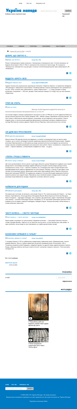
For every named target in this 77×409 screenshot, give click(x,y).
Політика (33, 46)
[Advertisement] (32, 29)
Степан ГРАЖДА (38, 160)
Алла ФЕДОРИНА (39, 217)
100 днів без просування (18, 132)
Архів (20, 3)
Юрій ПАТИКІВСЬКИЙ (40, 82)
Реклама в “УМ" (40, 3)
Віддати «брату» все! (16, 78)
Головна (10, 46)
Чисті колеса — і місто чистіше (22, 213)
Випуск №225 (11, 263)
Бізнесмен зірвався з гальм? (20, 234)
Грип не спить (12, 103)
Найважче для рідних (16, 187)
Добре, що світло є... (16, 56)
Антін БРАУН (37, 238)
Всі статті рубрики (11, 258)
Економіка (46, 46)
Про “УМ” (29, 3)
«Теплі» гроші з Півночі (17, 156)
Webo (46, 401)
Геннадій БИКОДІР (39, 136)
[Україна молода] (21, 10)
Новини (21, 46)
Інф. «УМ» (36, 59)
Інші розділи (60, 46)
